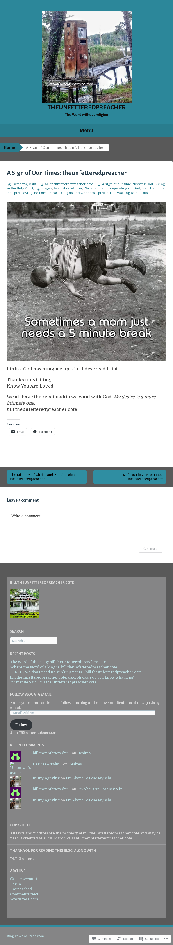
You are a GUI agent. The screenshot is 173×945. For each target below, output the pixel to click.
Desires (84, 753)
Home (9, 148)
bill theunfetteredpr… (52, 753)
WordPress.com (24, 899)
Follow (21, 725)
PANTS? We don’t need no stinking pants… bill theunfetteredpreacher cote (76, 672)
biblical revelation (68, 188)
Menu (86, 130)
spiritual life (105, 193)
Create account (23, 879)
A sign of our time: (116, 184)
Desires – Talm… (47, 764)
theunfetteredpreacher (86, 107)
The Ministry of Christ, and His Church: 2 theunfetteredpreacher (42, 477)
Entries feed (21, 889)
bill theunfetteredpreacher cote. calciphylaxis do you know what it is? (72, 677)
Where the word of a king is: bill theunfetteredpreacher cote (63, 667)
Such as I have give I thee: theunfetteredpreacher (143, 477)
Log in (15, 884)
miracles (55, 193)
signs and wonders (79, 193)
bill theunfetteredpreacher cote (69, 184)
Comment (150, 548)
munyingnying (46, 778)
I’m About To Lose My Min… (90, 778)
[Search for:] (33, 641)
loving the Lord (34, 193)
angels (47, 188)
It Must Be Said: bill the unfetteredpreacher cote (53, 682)
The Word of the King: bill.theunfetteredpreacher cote (58, 662)
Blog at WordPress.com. (26, 936)
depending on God (125, 188)
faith (145, 188)
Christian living (96, 188)
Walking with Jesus (132, 193)
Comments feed (24, 894)
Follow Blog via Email (30, 694)
